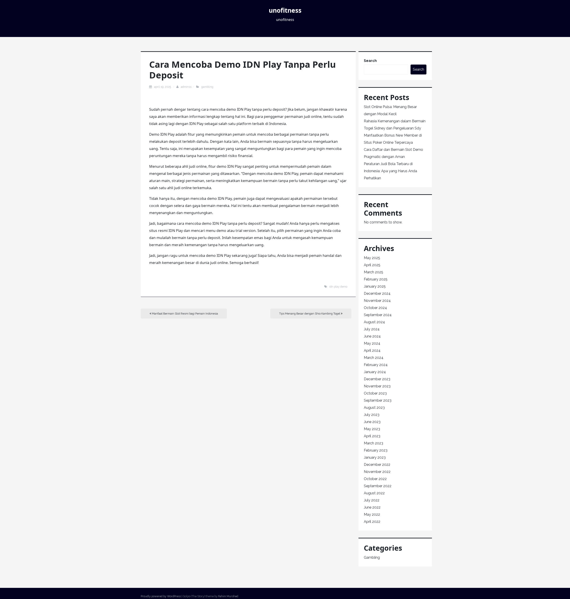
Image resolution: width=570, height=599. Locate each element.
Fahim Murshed (228, 596)
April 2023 (372, 436)
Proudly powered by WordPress (161, 596)
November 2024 (377, 300)
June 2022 (372, 507)
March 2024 (373, 358)
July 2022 (371, 500)
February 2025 (375, 279)
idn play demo (338, 286)
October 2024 (375, 308)
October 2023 (375, 393)
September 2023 (377, 400)
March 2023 (373, 443)
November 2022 (377, 472)
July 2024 (372, 329)
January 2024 (375, 372)
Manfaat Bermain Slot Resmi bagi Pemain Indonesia (184, 313)
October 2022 (375, 479)
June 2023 (372, 422)
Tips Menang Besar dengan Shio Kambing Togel (310, 313)
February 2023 (375, 450)
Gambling (207, 86)
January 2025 (375, 286)
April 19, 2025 (163, 86)
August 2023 (374, 407)
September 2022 (377, 486)
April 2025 (372, 265)
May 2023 (372, 429)
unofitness (285, 10)
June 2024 (372, 336)
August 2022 (374, 493)
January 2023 (375, 457)
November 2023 (377, 386)
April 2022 (372, 521)
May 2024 (372, 343)
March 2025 (373, 272)
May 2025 (372, 258)
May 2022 (372, 514)
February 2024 (376, 365)
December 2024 (377, 293)
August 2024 (374, 322)
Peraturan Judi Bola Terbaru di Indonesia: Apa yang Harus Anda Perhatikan (390, 171)
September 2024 (378, 315)
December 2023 (377, 379)
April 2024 (372, 350)
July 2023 (371, 415)
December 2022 (377, 464)
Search (370, 61)
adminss (186, 86)
